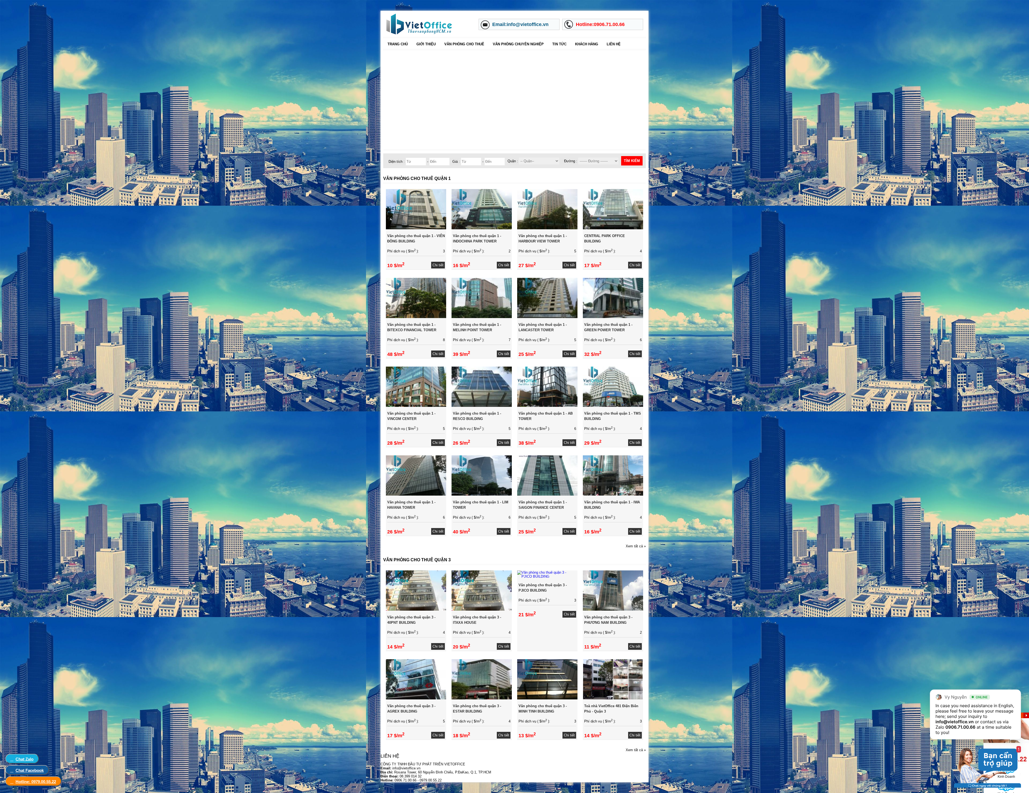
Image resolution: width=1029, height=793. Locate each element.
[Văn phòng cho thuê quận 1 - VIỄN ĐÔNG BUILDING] (416, 228)
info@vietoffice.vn (954, 721)
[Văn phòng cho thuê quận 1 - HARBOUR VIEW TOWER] (547, 228)
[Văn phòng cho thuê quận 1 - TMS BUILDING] (613, 406)
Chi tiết (438, 265)
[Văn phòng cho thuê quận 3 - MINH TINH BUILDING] (547, 698)
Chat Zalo (24, 759)
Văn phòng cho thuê (464, 44)
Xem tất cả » (636, 546)
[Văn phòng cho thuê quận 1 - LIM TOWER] (482, 494)
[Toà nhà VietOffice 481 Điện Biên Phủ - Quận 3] (613, 698)
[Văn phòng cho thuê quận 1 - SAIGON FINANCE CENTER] (547, 494)
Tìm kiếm (632, 161)
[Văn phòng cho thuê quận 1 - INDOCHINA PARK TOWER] (482, 228)
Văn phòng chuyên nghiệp (518, 44)
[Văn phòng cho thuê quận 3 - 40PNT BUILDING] (416, 609)
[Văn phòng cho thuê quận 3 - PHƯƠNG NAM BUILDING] (613, 609)
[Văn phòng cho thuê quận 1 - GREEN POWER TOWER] (613, 317)
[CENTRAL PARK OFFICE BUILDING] (613, 228)
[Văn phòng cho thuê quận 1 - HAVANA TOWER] (416, 494)
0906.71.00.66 (960, 727)
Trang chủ (397, 44)
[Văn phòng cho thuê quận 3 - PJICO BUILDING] (547, 576)
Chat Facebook (30, 770)
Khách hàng (586, 44)
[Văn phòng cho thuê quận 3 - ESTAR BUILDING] (482, 698)
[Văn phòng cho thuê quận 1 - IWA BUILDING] (613, 494)
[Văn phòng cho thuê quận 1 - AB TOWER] (547, 406)
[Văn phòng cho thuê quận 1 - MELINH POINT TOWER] (482, 317)
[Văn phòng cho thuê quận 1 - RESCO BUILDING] (482, 406)
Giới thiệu (426, 44)
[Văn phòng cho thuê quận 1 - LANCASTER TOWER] (547, 317)
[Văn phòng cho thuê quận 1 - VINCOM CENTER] (416, 406)
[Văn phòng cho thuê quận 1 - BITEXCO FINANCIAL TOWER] (416, 317)
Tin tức (559, 44)
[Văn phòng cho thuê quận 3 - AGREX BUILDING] (416, 698)
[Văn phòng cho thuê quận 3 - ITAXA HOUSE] (482, 609)
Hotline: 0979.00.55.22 (36, 781)
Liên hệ (614, 44)
